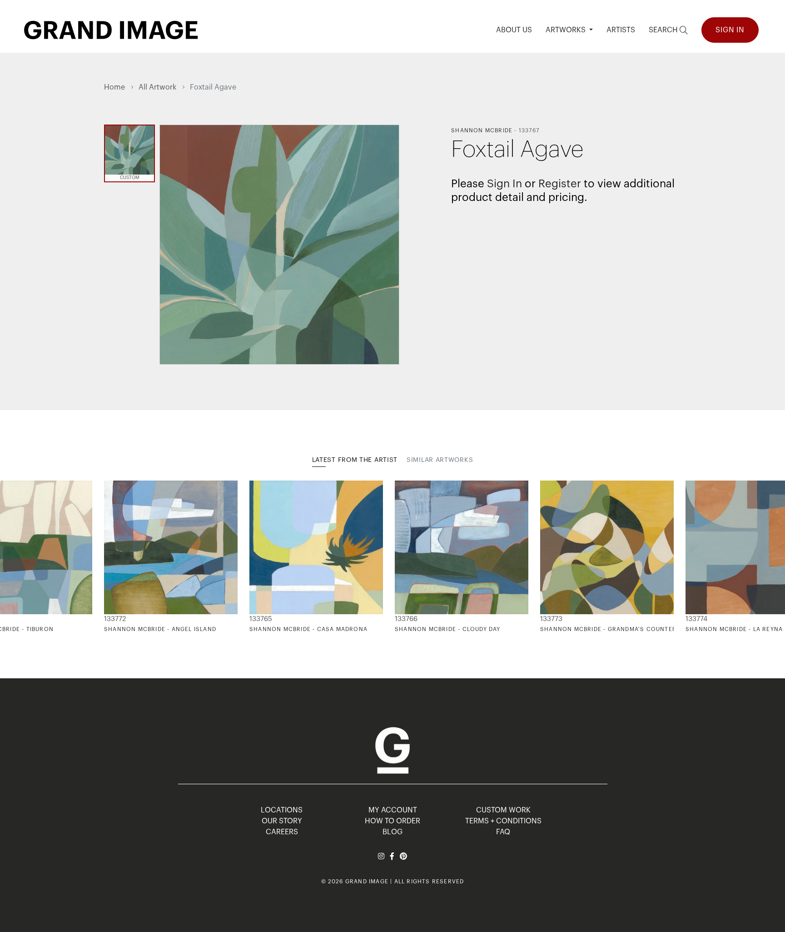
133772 (115, 619)
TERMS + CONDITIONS (503, 821)
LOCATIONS (282, 810)
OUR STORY (282, 821)
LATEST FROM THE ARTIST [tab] (354, 460)
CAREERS (282, 832)
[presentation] (110, 557)
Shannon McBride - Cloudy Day (448, 629)
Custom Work (503, 810)
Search (664, 30)
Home (114, 87)
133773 (551, 619)
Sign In (730, 30)
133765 (260, 619)
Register (559, 183)
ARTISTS (620, 30)
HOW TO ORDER (392, 821)
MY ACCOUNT (392, 810)
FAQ (503, 832)
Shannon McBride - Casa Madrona (308, 629)
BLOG (392, 832)
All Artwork (157, 87)
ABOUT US (514, 30)
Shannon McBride (481, 130)
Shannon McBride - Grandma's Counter (608, 629)
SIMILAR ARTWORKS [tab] (440, 460)
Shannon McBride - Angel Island (160, 629)
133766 (406, 619)
